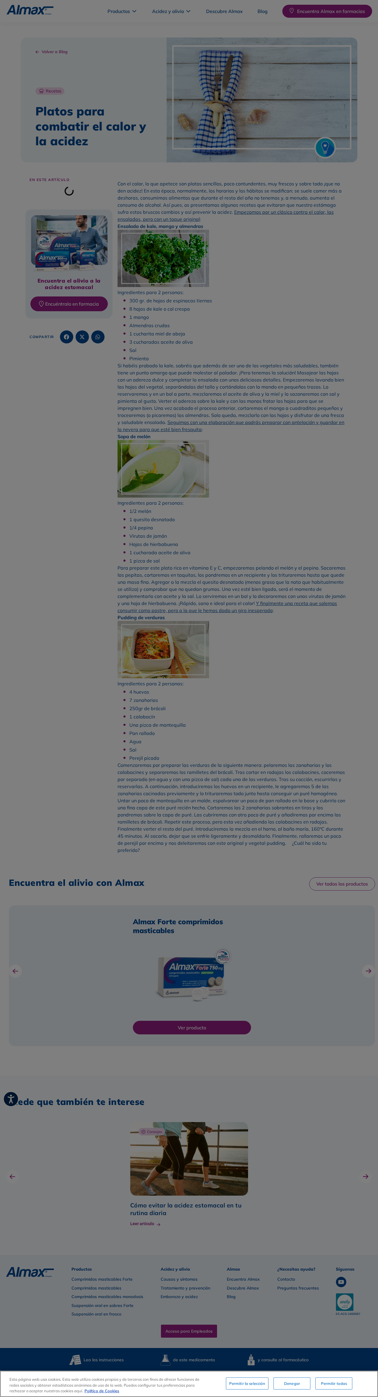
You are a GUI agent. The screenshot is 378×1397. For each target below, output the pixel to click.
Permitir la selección (247, 1383)
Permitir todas (334, 1383)
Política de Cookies (101, 1390)
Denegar (292, 1383)
